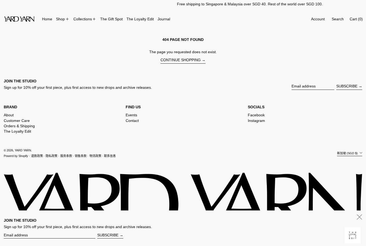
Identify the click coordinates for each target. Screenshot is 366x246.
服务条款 (66, 155)
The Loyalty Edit (17, 131)
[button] (338, 19)
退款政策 (37, 155)
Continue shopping (180, 60)
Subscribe (346, 86)
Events (131, 115)
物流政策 (95, 155)
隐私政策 (51, 155)
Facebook (256, 115)
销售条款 (81, 155)
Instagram (256, 120)
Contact (132, 120)
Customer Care (17, 120)
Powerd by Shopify (16, 155)
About (9, 115)
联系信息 (110, 155)
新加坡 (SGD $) (347, 153)
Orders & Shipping (19, 126)
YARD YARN (23, 150)
